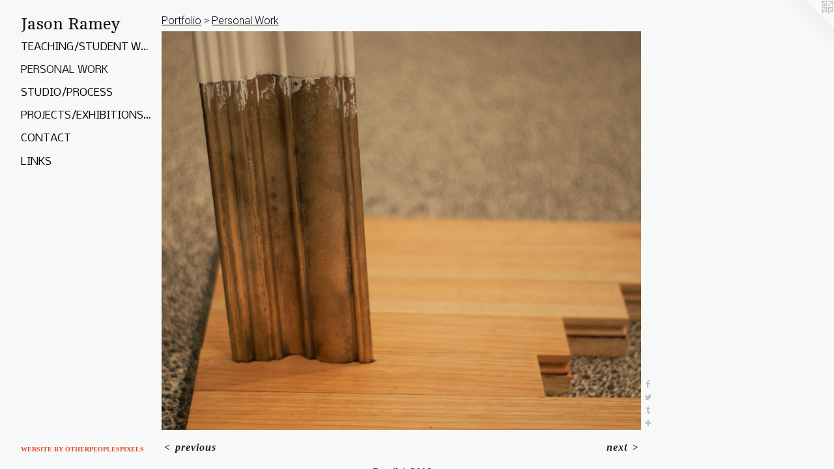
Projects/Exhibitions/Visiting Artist (86, 115)
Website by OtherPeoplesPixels (82, 449)
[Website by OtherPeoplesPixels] (808, 26)
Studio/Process (67, 93)
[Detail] (401, 230)
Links (36, 162)
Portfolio (181, 20)
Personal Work (64, 70)
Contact (46, 138)
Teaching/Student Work (86, 47)
